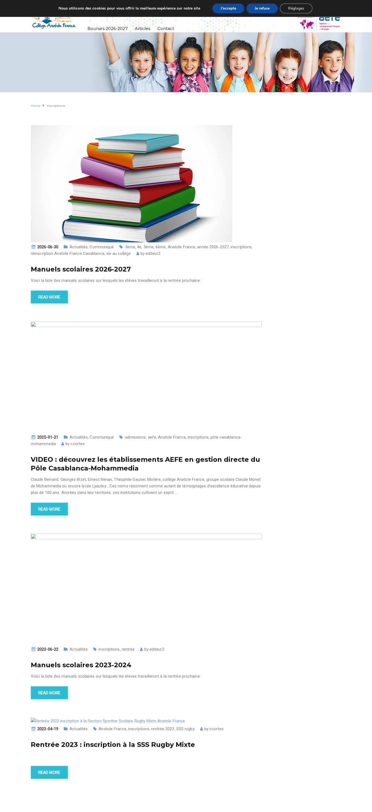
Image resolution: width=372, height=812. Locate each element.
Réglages (296, 8)
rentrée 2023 (162, 728)
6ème (160, 246)
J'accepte (228, 8)
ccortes (78, 443)
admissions (135, 437)
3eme (130, 246)
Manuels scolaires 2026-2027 (81, 269)
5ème (149, 246)
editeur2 (153, 253)
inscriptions (241, 246)
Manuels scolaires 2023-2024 (81, 665)
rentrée (128, 649)
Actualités (78, 246)
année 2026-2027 (213, 246)
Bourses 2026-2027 (107, 28)
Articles (142, 28)
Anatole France (181, 246)
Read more (49, 297)
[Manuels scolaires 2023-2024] (146, 588)
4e (139, 246)
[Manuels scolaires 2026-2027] (131, 183)
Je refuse (262, 8)
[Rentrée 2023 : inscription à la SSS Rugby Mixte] (108, 720)
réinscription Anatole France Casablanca (67, 253)
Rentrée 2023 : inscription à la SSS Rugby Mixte (113, 744)
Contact (165, 28)
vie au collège (118, 253)
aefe (152, 437)
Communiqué (102, 246)
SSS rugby (185, 728)
